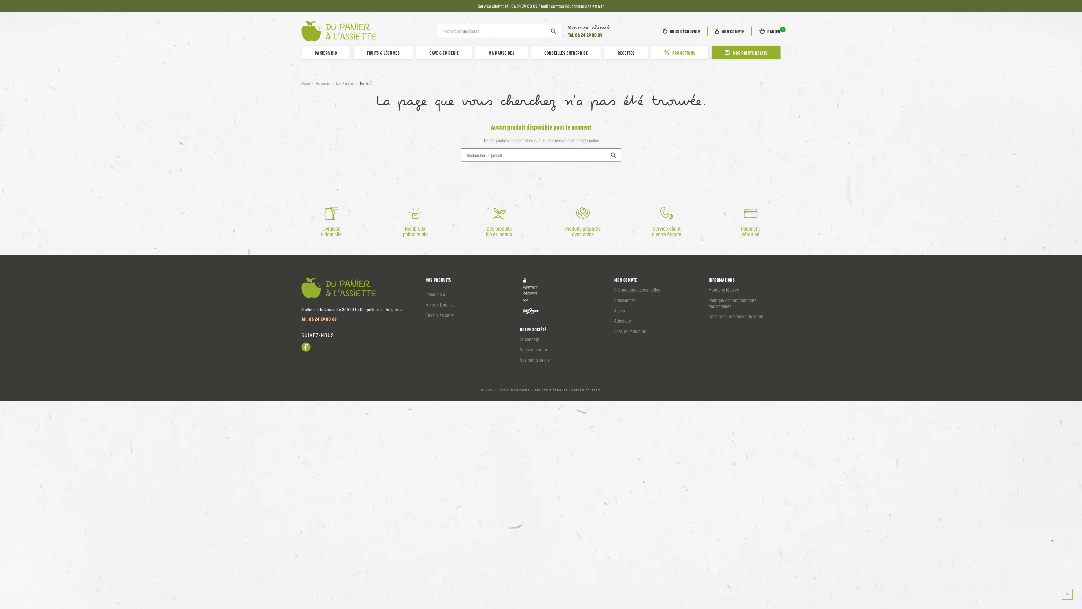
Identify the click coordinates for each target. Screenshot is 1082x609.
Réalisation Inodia (586, 390)
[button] (770, 31)
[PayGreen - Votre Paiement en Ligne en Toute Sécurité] (531, 310)
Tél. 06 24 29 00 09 (585, 35)
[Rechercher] (553, 31)
